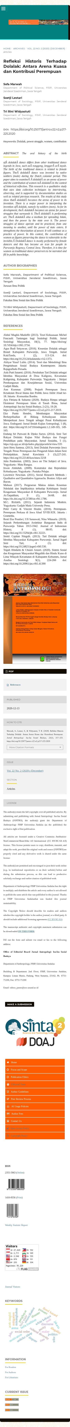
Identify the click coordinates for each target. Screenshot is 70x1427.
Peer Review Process (21, 1099)
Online (20, 1172)
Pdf (11, 671)
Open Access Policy (19, 1128)
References (15, 684)
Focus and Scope (19, 1069)
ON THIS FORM (26, 931)
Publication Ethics (19, 1077)
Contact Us (16, 1121)
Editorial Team (18, 1084)
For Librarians (11, 1377)
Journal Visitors (12, 1287)
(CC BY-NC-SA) (55, 919)
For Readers (10, 1367)
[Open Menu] (3, 8)
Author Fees (17, 1113)
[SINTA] (35, 1046)
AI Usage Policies (20, 1106)
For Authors (10, 1372)
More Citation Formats (21, 747)
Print (19, 1197)
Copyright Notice (19, 1136)
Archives (19, 48)
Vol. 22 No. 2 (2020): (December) (46, 48)
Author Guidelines (20, 1091)
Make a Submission (19, 1004)
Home (7, 48)
